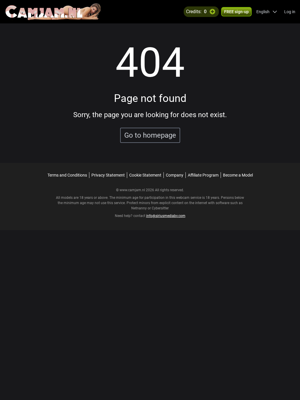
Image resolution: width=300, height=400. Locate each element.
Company (174, 175)
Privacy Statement (108, 175)
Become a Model (238, 175)
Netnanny (139, 208)
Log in (289, 11)
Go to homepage (150, 135)
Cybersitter (160, 208)
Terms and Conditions (67, 175)
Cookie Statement (145, 175)
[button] (266, 11)
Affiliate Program (203, 175)
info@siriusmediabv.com (165, 216)
